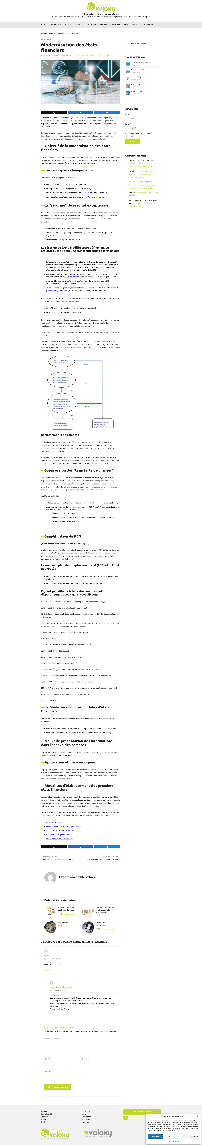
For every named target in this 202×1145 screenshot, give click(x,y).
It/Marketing (147, 25)
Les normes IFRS (87, 163)
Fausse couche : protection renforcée (102, 859)
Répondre (47, 970)
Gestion (135, 25)
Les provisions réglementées (58, 834)
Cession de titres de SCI (138, 91)
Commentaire (51, 1039)
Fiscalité (68, 25)
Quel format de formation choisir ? (141, 62)
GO (125, 1117)
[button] (198, 1116)
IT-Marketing (87, 1111)
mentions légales (173, 1141)
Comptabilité (56, 25)
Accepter (155, 1136)
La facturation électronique (102, 924)
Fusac (126, 25)
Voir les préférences (189, 1136)
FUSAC (44, 1119)
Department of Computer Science (143, 200)
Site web (48, 1071)
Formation (92, 25)
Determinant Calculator (138, 182)
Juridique (104, 25)
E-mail (85, 1059)
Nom (47, 1059)
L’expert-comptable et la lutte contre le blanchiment (105, 910)
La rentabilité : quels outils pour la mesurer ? (144, 77)
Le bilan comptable (54, 822)
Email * (128, 124)
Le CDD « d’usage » (136, 84)
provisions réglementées (56, 290)
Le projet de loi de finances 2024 (59, 839)
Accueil (44, 33)
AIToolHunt (133, 171)
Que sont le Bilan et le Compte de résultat (64, 826)
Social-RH (86, 1119)
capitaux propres (71, 277)
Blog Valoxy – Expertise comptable (101, 14)
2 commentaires (103, 55)
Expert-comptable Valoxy (85, 55)
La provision (63, 922)
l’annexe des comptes (97, 197)
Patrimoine (115, 25)
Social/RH (80, 25)
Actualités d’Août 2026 (138, 69)
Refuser (171, 1136)
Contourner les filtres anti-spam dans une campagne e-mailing (141, 174)
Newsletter (86, 1122)
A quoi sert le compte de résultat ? (60, 830)
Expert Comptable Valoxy (61, 987)
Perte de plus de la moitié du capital (58, 859)
